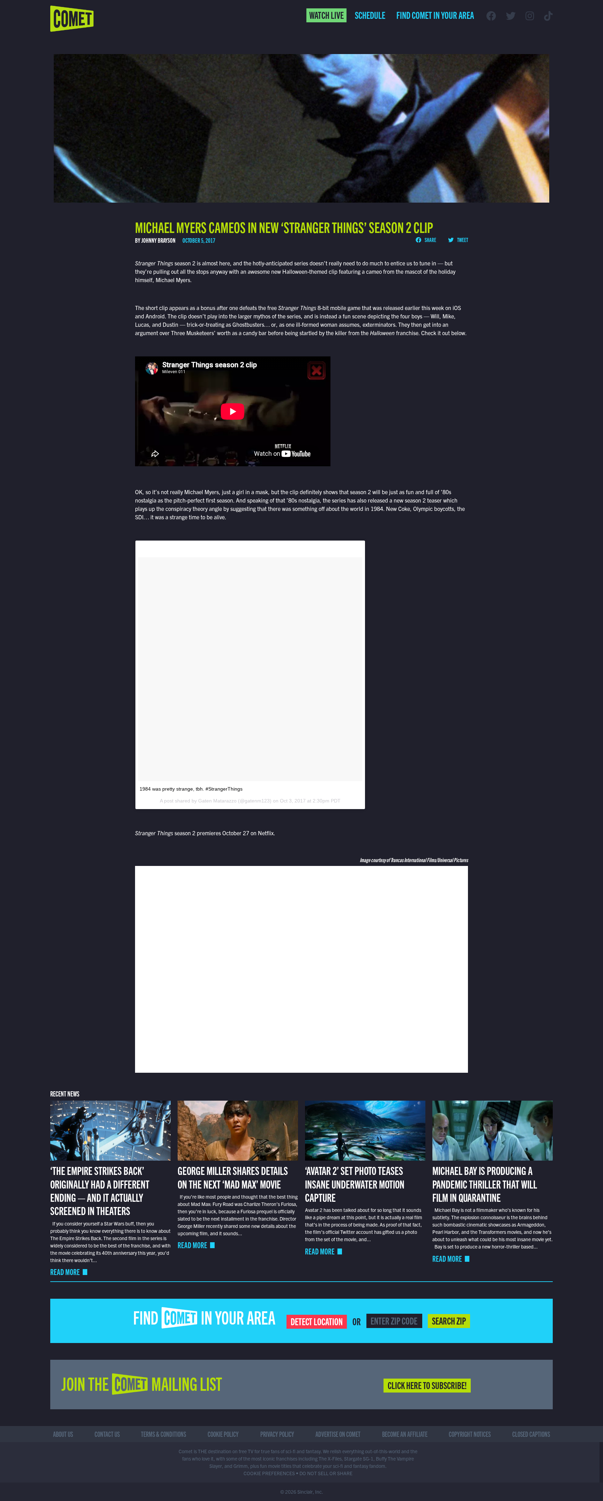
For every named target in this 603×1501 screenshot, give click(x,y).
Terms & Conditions (163, 1434)
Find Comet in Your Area (435, 14)
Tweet (462, 239)
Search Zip (449, 1320)
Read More (65, 1272)
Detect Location (317, 1321)
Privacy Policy (277, 1434)
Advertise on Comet (337, 1434)
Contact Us (107, 1434)
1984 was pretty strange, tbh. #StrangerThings (191, 789)
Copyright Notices (470, 1434)
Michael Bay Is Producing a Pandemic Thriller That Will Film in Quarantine (484, 1183)
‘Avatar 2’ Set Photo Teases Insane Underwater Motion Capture (354, 1183)
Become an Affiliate (404, 1434)
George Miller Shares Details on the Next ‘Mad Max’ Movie (233, 1176)
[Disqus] (301, 968)
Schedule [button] (370, 14)
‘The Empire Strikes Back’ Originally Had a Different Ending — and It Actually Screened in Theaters (99, 1190)
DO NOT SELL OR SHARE (325, 1473)
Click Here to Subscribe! (427, 1385)
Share (430, 239)
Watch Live (326, 14)
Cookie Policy (223, 1434)
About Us (63, 1434)
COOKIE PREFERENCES (269, 1473)
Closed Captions (531, 1434)
